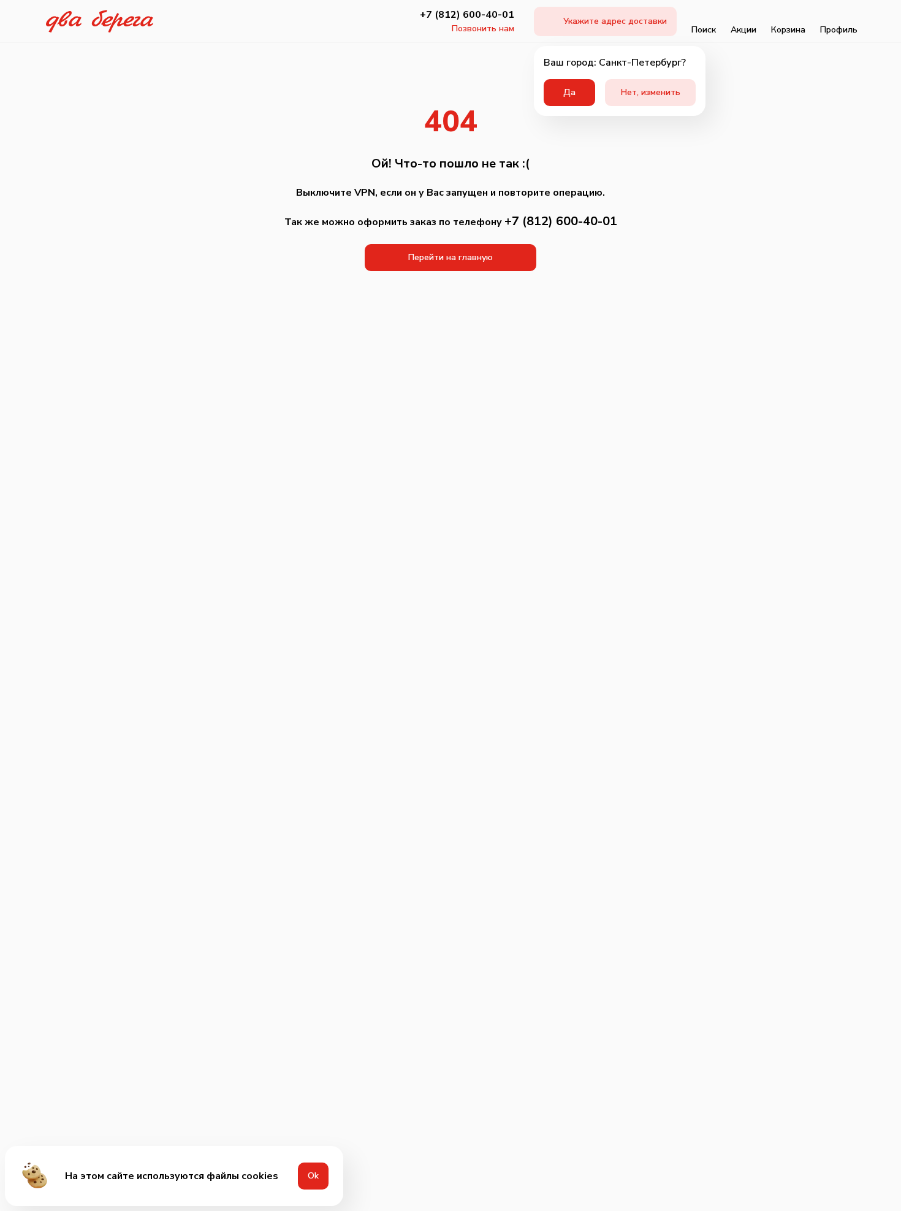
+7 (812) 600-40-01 (467, 15)
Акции (743, 30)
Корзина (788, 30)
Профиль (838, 30)
